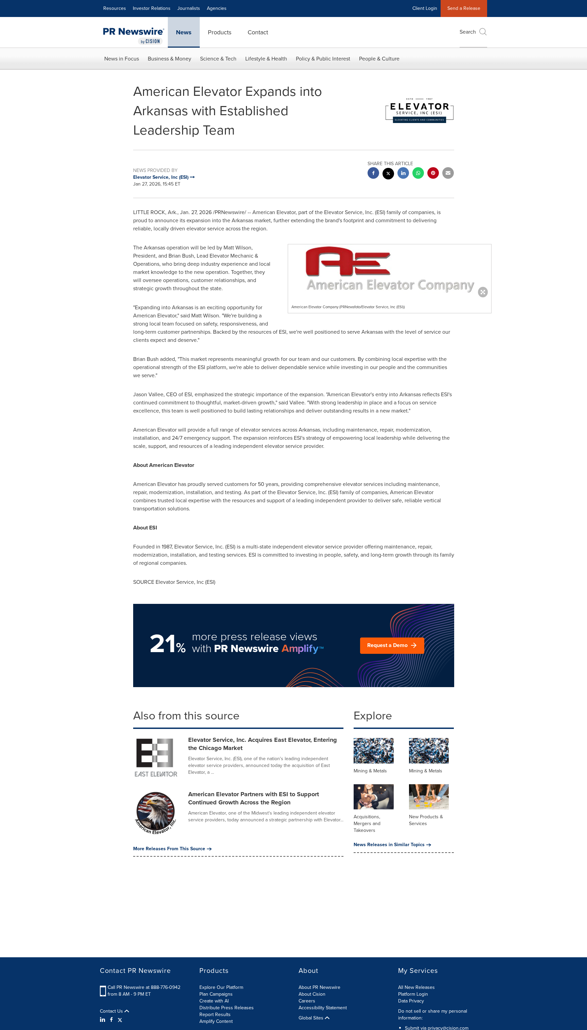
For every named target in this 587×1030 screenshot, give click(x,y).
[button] (389, 269)
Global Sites (312, 1018)
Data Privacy (411, 1001)
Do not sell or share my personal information (432, 1015)
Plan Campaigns (216, 994)
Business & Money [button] (169, 59)
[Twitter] (120, 1019)
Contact (258, 32)
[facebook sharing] (373, 173)
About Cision (312, 994)
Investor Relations (152, 8)
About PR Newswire (319, 987)
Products (219, 32)
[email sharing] (448, 173)
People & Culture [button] (379, 59)
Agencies (217, 8)
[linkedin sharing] (403, 173)
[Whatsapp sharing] (418, 173)
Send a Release (463, 8)
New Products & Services (426, 820)
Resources (114, 8)
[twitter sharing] (388, 174)
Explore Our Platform (221, 987)
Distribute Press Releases (226, 1007)
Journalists (188, 8)
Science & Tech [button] (218, 59)
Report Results (215, 1014)
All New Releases (416, 987)
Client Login (424, 8)
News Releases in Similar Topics (389, 844)
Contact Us (112, 1011)
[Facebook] (111, 1019)
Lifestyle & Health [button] (266, 59)
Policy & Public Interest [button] (323, 59)
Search (468, 32)
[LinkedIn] (103, 1019)
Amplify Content (216, 1021)
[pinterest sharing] (433, 173)
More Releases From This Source (169, 848)
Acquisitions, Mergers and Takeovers (367, 823)
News (184, 32)
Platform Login (413, 994)
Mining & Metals (370, 770)
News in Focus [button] (121, 59)
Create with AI (214, 1001)
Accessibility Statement (323, 1007)
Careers (307, 1001)
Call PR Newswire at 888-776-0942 (144, 987)
